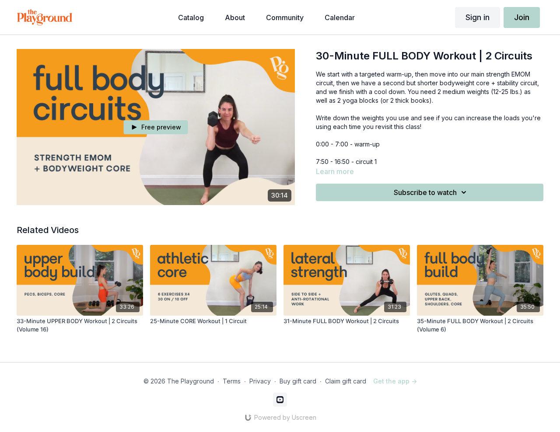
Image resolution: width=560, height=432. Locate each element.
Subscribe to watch (425, 192)
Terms (232, 381)
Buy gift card (298, 381)
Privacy (260, 381)
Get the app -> (395, 381)
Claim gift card (345, 381)
